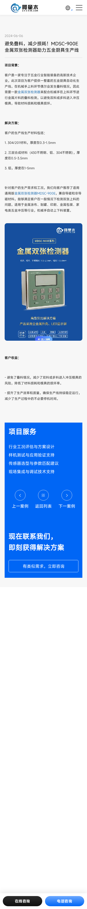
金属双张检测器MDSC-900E (34, 193)
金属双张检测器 (29, 92)
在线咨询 (22, 901)
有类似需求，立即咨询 (43, 566)
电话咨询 (64, 901)
